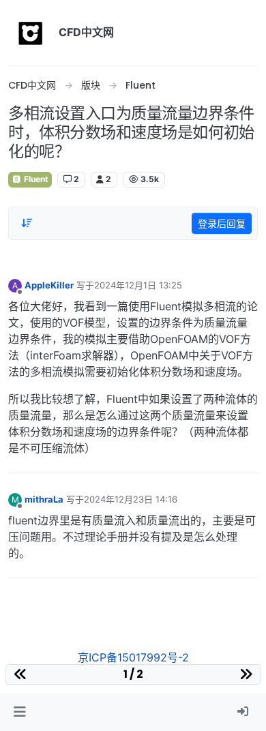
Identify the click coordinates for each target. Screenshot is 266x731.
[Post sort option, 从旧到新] (26, 223)
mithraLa (44, 499)
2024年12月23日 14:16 (130, 499)
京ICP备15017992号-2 (133, 657)
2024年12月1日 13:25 (138, 285)
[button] (19, 712)
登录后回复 (222, 223)
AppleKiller (49, 285)
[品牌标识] (31, 32)
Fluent (35, 179)
